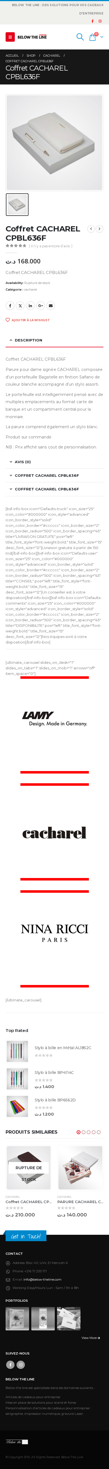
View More (90, 1338)
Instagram (20, 1365)
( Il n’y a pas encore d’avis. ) (50, 246)
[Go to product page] (17, 1051)
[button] (10, 37)
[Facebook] (92, 21)
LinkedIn (30, 305)
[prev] (91, 229)
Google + (40, 305)
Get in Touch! (26, 1236)
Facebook (10, 305)
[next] (99, 229)
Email (50, 305)
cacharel (30, 289)
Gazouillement (20, 305)
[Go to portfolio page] (17, 1318)
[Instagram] (100, 21)
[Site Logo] (32, 37)
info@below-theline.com (42, 1279)
